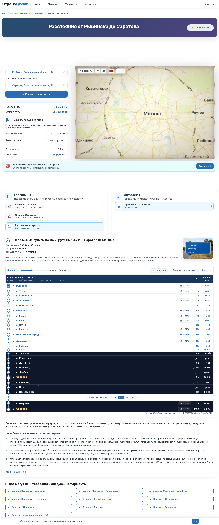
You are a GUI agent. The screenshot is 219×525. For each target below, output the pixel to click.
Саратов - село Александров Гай (29, 515)
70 (153, 270)
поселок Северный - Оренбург (170, 491)
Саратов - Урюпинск (164, 507)
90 (158, 270)
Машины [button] (53, 4)
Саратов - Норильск (22, 507)
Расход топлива (14, 133)
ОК (195, 521)
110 (164, 270)
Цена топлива (13, 140)
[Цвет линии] (111, 71)
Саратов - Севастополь (166, 499)
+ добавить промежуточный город (21, 78)
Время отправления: (184, 270)
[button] (54, 206)
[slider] (31, 270)
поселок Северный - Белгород (28, 491)
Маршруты (71, 4)
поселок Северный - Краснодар (100, 491)
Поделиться (202, 27)
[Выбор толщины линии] (120, 70)
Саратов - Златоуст (93, 507)
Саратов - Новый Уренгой (96, 499)
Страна (15, 4)
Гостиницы (90, 4)
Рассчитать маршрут (37, 94)
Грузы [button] (36, 4)
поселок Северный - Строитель (29, 499)
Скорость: (13, 270)
